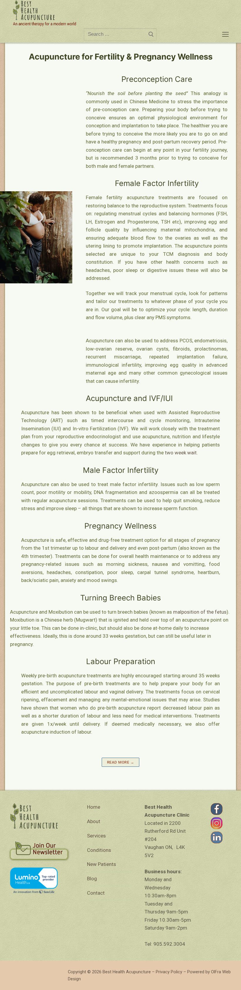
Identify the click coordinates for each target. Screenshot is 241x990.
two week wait (180, 453)
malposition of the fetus (200, 612)
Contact (96, 893)
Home (93, 807)
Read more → (120, 762)
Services (96, 836)
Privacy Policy (169, 971)
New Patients (101, 864)
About (93, 821)
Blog (92, 878)
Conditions (99, 850)
